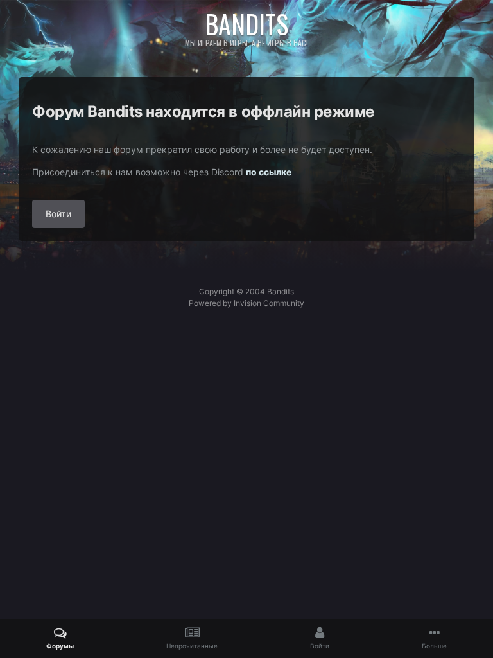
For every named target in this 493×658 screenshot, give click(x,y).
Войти (58, 213)
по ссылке (268, 171)
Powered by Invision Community (246, 303)
